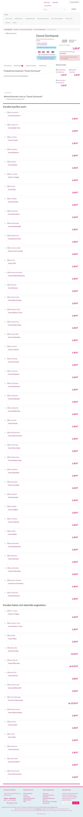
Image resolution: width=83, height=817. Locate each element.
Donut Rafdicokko (14, 399)
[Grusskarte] (74, 70)
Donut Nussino (13, 288)
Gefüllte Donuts (19, 18)
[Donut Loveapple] (43, 482)
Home (6, 14)
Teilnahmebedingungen (49, 798)
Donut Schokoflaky (14, 337)
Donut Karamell (13, 497)
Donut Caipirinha (13, 522)
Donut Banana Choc (14, 239)
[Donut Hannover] (43, 746)
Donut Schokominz (14, 386)
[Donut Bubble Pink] (43, 408)
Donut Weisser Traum (15, 312)
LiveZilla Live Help (12, 804)
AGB (24, 801)
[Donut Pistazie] (43, 420)
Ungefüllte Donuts (30, 18)
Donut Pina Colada (14, 448)
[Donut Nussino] (43, 285)
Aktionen (8, 22)
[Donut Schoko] (43, 162)
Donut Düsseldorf (14, 762)
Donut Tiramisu (13, 140)
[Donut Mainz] (43, 635)
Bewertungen (18, 65)
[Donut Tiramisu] (43, 137)
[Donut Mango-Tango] (43, 457)
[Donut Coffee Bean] (43, 568)
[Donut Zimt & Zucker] (43, 297)
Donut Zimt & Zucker (15, 300)
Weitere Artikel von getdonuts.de (15, 99)
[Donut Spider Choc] (43, 125)
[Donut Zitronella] (43, 359)
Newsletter (46, 796)
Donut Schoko (12, 165)
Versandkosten (38, 808)
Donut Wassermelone (15, 436)
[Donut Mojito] (43, 531)
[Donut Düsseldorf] (43, 758)
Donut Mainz (12, 639)
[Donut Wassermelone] (43, 432)
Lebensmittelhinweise (48, 795)
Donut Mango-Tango (14, 460)
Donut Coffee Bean (14, 571)
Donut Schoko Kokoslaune (16, 275)
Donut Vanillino (13, 509)
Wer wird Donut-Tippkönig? (50, 801)
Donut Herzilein (13, 202)
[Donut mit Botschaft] (43, 685)
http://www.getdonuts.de (50, 807)
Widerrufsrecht (27, 800)
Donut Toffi (12, 263)
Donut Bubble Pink (14, 411)
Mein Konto (47, 2)
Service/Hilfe (47, 5)
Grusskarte (72, 72)
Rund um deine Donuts (43, 18)
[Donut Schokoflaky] (43, 334)
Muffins (15, 22)
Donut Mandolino (13, 472)
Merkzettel (55, 2)
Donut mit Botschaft (14, 688)
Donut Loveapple (13, 485)
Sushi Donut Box (13, 651)
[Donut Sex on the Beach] (43, 580)
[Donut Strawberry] (43, 211)
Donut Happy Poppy (14, 325)
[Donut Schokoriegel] (43, 223)
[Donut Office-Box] (43, 660)
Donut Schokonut (13, 374)
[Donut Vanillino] (43, 506)
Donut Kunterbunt (14, 115)
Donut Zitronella (13, 362)
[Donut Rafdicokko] (43, 395)
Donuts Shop (9, 18)
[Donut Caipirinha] (43, 519)
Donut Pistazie (13, 423)
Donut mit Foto (13, 675)
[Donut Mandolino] (43, 469)
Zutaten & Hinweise (31, 65)
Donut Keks (12, 189)
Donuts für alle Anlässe (57, 18)
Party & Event (68, 18)
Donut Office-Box (14, 663)
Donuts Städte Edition (40, 29)
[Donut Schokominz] (43, 383)
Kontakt (25, 795)
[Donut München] (61, 70)
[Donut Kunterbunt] (43, 112)
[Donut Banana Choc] (43, 235)
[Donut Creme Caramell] (43, 248)
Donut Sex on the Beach (15, 583)
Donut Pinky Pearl (14, 596)
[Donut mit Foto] (43, 672)
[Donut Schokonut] (43, 371)
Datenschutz (46, 803)
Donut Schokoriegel (14, 226)
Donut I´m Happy (13, 177)
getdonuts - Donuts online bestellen (23, 29)
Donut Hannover (13, 749)
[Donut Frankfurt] (61, 80)
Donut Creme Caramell (15, 251)
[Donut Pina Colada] (43, 445)
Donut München (60, 72)
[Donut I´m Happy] (43, 174)
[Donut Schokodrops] (43, 543)
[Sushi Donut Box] (43, 648)
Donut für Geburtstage (15, 700)
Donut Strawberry (14, 214)
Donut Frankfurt (60, 82)
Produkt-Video (42, 65)
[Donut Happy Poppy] (43, 322)
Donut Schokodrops (14, 546)
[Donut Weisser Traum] (43, 309)
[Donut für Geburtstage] (43, 697)
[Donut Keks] (43, 186)
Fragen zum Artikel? (42, 43)
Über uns (45, 800)
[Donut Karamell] (43, 494)
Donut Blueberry (13, 152)
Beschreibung (7, 65)
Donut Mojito (12, 534)
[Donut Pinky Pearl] (43, 592)
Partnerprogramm (27, 793)
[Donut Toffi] (43, 260)
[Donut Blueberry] (43, 149)
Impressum (45, 793)
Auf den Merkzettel (42, 44)
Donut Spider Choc (14, 128)
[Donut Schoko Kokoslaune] (43, 272)
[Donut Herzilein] (43, 198)
